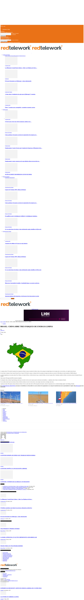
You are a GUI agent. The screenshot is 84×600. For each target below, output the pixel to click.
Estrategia (4, 413)
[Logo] (16, 52)
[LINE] (40, 338)
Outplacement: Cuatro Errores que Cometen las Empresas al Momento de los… (23, 148)
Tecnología (5, 420)
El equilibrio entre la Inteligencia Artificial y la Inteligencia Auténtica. (21, 216)
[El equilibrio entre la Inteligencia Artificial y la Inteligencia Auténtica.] (11, 212)
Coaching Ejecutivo (10, 55)
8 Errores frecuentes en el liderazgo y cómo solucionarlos (18, 81)
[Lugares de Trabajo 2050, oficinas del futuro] (11, 186)
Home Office (9, 177)
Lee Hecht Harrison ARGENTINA (9, 385)
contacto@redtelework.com (10, 570)
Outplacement (5, 109)
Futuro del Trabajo (8, 132)
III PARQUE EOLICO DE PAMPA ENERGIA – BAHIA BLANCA (11, 403)
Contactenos (5, 576)
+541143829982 (7, 579)
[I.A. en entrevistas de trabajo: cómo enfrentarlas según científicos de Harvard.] (11, 266)
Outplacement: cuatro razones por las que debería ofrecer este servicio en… (22, 161)
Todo (6, 55)
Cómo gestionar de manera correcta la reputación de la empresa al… (21, 134)
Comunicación (7, 65)
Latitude (4, 321)
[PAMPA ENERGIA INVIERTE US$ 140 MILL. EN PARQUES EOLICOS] (41, 397)
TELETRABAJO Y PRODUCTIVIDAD (9, 528)
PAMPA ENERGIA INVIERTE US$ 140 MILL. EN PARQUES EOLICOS (40, 403)
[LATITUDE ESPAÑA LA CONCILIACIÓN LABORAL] (6, 465)
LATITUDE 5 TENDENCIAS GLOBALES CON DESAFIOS (15, 481)
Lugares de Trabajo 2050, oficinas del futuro (15, 189)
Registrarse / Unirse (6, 29)
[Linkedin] (23, 338)
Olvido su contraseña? (4, 36)
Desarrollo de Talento (18, 55)
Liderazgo (23, 55)
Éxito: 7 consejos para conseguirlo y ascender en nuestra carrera (20, 107)
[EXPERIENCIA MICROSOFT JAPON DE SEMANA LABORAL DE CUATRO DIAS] (3, 585)
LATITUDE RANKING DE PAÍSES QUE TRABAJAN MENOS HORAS (17, 455)
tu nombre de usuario (15, 33)
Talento (4, 419)
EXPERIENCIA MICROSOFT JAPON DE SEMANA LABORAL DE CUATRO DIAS (21, 588)
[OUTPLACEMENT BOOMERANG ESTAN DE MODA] (11, 171)
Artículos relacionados (4, 442)
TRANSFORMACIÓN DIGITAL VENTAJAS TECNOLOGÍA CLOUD (22, 296)
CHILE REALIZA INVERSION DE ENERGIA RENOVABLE (66, 403)
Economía (4, 411)
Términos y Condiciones (7, 574)
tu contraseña (13, 34)
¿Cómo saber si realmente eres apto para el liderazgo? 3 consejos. (20, 94)
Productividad (5, 417)
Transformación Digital (9, 187)
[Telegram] (36, 338)
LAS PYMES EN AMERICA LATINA (9, 596)
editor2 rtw (2, 330)
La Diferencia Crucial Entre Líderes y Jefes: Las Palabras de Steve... (16, 499)
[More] (49, 338)
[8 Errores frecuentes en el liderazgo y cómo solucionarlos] (11, 77)
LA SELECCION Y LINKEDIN (13, 433)
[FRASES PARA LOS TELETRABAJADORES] (3, 543)
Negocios (4, 415)
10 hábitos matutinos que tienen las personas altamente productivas (15, 487)
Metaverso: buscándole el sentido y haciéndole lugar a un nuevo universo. (22, 283)
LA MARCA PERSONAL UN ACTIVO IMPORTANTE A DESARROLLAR (18, 537)
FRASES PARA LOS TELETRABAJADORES (11, 545)
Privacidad (5, 573)
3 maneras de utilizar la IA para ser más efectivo (16, 243)
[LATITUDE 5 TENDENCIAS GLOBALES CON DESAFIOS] (6, 478)
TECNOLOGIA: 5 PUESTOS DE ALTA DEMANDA (16, 432)
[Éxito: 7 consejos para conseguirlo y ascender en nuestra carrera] (11, 104)
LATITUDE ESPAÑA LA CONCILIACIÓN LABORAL (13, 468)
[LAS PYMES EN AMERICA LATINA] (3, 594)
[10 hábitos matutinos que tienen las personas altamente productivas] (3, 505)
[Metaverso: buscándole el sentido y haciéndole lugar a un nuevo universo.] (11, 279)
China (4, 410)
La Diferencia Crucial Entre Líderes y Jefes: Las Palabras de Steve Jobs (16, 486)
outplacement (5, 416)
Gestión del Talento (6, 54)
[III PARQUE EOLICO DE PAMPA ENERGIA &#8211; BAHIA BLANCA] (13, 397)
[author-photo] (3, 438)
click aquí (78, 385)
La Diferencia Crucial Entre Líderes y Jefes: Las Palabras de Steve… (21, 67)
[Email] (28, 338)
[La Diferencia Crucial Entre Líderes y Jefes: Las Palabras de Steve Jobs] (11, 64)
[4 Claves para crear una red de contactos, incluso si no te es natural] (11, 118)
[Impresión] (32, 338)
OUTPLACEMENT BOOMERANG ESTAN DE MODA (18, 174)
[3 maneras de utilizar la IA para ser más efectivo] (11, 240)
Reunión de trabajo (6, 418)
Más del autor (11, 442)
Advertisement (5, 575)
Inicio (1, 321)
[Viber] (45, 338)
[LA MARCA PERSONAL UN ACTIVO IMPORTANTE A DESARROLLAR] (3, 535)
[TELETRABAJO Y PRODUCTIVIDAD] (3, 526)
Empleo (4, 412)
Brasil (4, 409)
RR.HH (13, 177)
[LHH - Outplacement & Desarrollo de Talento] (46, 320)
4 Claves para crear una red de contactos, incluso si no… (18, 121)
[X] (15, 338)
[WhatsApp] (19, 338)
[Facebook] (11, 338)
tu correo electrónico (14, 40)
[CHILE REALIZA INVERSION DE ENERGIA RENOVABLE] (69, 397)
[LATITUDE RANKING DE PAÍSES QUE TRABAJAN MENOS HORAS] (6, 452)
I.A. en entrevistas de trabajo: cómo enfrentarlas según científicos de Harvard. (23, 229)
